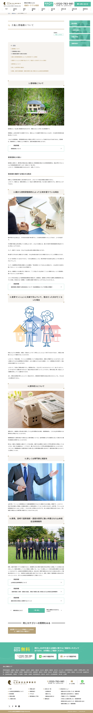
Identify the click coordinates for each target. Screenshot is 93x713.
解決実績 (53, 9)
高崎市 (8, 670)
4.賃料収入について (16, 64)
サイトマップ (82, 711)
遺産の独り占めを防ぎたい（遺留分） (70, 694)
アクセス (32, 694)
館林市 (37, 670)
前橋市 (13, 670)
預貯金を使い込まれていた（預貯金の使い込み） (73, 701)
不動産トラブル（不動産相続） (68, 696)
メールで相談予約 (69, 656)
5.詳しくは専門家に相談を (17, 67)
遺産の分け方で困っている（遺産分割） (71, 691)
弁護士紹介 (63, 9)
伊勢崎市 (22, 670)
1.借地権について (15, 48)
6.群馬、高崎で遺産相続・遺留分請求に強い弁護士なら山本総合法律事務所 (30, 71)
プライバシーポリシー (72, 711)
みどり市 (61, 670)
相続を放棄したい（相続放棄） (68, 703)
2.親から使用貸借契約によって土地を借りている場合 (24, 57)
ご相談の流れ (12, 698)
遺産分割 (15, 9)
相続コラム (48, 694)
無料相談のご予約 (34, 696)
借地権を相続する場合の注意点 (19, 53)
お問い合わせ (83, 4)
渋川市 (42, 670)
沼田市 (32, 670)
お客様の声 (48, 691)
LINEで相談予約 (48, 656)
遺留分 (24, 9)
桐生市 (17, 670)
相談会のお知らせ (49, 696)
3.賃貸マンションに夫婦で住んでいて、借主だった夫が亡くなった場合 (28, 60)
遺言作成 (43, 9)
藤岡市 (46, 670)
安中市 (56, 670)
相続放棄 (33, 9)
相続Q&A (14, 13)
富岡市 (51, 670)
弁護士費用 (74, 9)
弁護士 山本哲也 (58, 34)
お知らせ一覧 (48, 689)
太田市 (28, 670)
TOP (6, 9)
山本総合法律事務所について (16, 691)
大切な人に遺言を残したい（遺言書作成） (71, 698)
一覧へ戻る (36, 610)
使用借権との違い (16, 51)
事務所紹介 (85, 9)
